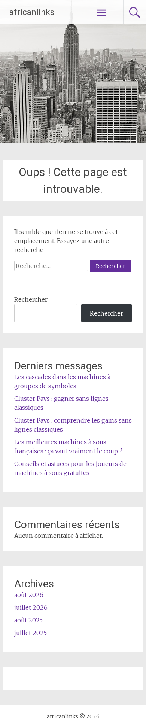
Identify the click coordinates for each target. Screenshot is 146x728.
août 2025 (28, 620)
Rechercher (31, 299)
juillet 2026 (31, 607)
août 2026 (28, 594)
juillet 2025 (30, 633)
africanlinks (31, 12)
